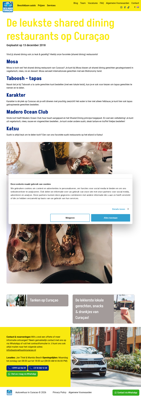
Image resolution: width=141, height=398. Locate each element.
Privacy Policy (59, 392)
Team (83, 3)
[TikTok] (128, 7)
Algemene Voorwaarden (117, 3)
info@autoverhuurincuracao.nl (21, 350)
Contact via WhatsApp (127, 392)
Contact (135, 3)
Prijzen (41, 5)
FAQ (102, 3)
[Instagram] (121, 7)
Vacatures (93, 3)
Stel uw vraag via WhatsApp (23, 373)
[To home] (7, 6)
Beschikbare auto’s (26, 5)
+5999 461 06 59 (19, 368)
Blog (76, 3)
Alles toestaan (110, 218)
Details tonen (118, 209)
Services (51, 5)
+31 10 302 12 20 (40, 368)
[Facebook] (125, 7)
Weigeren (70, 218)
